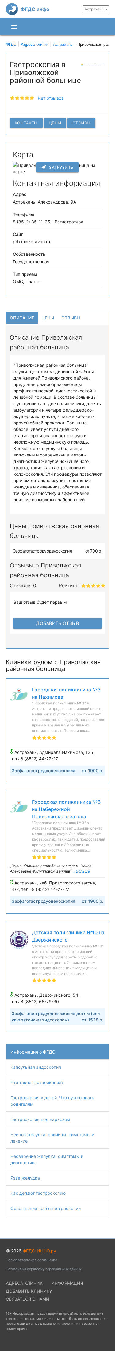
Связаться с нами (27, 1299)
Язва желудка (25, 1177)
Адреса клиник (24, 1283)
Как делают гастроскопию (38, 1193)
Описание (22, 317)
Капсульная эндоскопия (35, 1067)
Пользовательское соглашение (31, 1260)
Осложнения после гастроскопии (45, 1208)
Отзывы (81, 123)
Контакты (26, 123)
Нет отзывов (51, 98)
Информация (67, 1283)
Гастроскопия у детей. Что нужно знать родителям (52, 1101)
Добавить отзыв (57, 623)
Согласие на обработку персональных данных (44, 1269)
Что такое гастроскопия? (36, 1082)
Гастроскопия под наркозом (40, 1119)
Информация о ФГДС (32, 1051)
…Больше (81, 871)
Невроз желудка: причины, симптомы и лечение (52, 1138)
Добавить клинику (29, 1291)
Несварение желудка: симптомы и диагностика (46, 1159)
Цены (55, 123)
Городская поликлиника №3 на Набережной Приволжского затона (66, 809)
